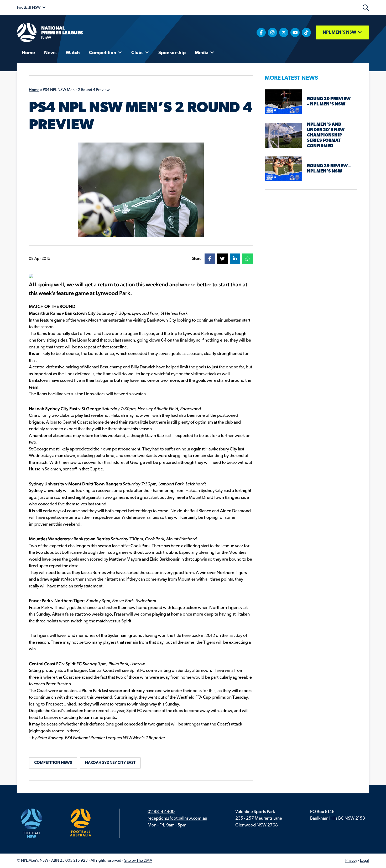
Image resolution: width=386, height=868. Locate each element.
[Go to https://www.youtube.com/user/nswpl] (295, 32)
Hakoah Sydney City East (110, 763)
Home (34, 90)
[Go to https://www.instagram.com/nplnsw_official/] (272, 32)
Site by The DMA (138, 861)
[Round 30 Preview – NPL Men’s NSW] (283, 101)
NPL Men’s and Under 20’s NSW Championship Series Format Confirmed (326, 135)
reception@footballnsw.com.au (177, 818)
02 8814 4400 (161, 812)
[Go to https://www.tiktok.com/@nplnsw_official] (306, 32)
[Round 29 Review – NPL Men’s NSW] (283, 168)
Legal (364, 861)
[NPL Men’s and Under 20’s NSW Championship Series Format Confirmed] (283, 135)
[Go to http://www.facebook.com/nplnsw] (261, 32)
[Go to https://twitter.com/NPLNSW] (283, 32)
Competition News (53, 763)
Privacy (351, 861)
